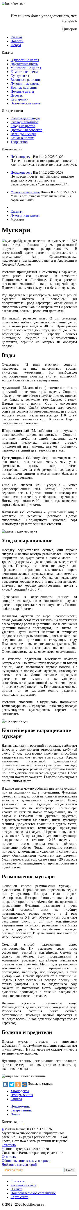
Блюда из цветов (23, 126)
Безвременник (21, 1110)
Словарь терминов (24, 122)
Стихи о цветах (22, 138)
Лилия (15, 1114)
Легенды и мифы (23, 134)
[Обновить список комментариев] (23, 1122)
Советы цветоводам (25, 118)
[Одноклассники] (18, 1084)
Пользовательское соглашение (33, 1193)
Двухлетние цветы (24, 64)
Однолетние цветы (25, 60)
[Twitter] (11, 1084)
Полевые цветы (22, 91)
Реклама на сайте (23, 1185)
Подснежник (20, 1106)
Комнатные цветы (24, 72)
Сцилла (16, 1099)
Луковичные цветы (25, 83)
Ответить (9, 1145)
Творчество (19, 142)
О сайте (16, 1189)
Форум (16, 45)
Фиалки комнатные (25, 192)
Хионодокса (20, 1091)
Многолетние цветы (26, 68)
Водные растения (24, 87)
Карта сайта (19, 1197)
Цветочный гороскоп (26, 130)
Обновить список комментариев (26, 1160)
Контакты (18, 1181)
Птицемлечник (22, 1095)
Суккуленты (20, 76)
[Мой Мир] (24, 1084)
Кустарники (20, 99)
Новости (17, 41)
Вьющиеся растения (26, 79)
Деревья (17, 95)
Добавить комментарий (19, 1164)
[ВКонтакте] (5, 1084)
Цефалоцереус (21, 157)
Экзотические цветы (26, 103)
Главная (16, 37)
